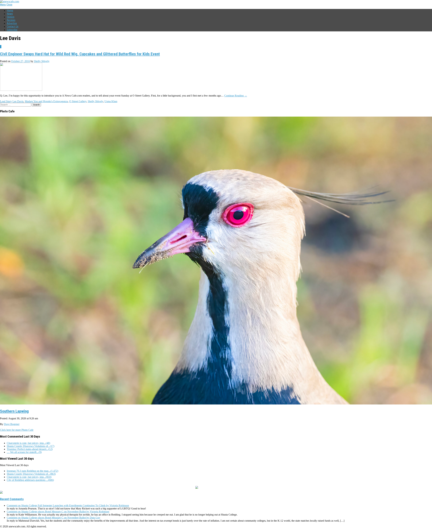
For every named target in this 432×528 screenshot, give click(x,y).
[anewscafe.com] (9, 1)
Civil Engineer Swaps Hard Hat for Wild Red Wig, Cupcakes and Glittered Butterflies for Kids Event (80, 54)
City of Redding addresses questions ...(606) (30, 480)
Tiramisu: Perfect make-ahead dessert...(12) (30, 449)
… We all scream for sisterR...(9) (24, 452)
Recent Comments (12, 499)
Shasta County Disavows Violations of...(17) (30, 446)
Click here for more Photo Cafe (16, 429)
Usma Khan (110, 101)
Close (9, 4)
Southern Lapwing (14, 411)
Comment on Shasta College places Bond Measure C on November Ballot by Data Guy (53, 517)
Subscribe (12, 29)
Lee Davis (17, 101)
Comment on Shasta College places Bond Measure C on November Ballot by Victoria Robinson (58, 511)
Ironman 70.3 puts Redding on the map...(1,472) (32, 470)
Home (10, 10)
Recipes (11, 20)
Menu (3, 4)
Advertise (12, 23)
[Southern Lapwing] (216, 403)
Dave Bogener (11, 424)
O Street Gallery (77, 101)
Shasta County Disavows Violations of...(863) (31, 473)
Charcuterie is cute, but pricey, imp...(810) (29, 477)
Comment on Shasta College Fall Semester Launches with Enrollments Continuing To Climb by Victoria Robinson (68, 505)
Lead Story (6, 101)
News (10, 13)
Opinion (10, 17)
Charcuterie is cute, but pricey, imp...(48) (28, 443)
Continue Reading (235, 95)
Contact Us (12, 26)
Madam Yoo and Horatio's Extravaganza (46, 101)
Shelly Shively (41, 61)
